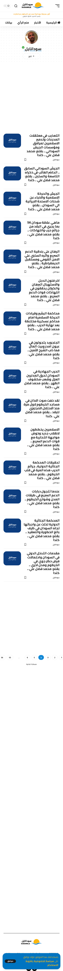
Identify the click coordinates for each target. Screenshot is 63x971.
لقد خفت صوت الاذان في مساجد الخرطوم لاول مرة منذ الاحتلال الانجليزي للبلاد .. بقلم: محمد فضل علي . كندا (41, 408)
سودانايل (56, 159)
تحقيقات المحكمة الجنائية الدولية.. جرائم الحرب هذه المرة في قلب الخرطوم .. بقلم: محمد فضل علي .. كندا (41, 470)
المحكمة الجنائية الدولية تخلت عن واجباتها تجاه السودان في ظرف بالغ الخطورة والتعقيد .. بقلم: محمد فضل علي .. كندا (41, 530)
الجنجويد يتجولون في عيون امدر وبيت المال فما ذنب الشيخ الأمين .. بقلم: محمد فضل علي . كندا (43, 350)
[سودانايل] (33, 6)
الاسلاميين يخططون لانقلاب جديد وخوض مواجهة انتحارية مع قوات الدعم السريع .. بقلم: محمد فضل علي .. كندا (43, 439)
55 (10, 657)
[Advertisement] (31, 96)
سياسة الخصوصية (44, 961)
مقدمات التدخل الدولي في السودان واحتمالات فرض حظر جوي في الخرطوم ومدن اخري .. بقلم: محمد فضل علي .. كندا (43, 563)
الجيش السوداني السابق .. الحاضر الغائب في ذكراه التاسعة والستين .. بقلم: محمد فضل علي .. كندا (41, 174)
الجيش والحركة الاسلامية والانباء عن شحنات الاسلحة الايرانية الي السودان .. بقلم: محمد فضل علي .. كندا (42, 201)
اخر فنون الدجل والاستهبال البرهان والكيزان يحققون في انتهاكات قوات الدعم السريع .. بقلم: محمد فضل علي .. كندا (44, 290)
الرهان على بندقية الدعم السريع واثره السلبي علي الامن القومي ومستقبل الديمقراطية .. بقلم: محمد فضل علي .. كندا (41, 259)
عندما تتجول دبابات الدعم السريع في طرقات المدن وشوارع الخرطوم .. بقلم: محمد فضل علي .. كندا (42, 499)
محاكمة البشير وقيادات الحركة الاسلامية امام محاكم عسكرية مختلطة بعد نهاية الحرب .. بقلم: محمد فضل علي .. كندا (42, 321)
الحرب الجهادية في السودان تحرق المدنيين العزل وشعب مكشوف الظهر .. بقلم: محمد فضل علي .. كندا (41, 379)
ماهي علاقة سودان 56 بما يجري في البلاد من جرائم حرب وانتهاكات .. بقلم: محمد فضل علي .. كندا (43, 230)
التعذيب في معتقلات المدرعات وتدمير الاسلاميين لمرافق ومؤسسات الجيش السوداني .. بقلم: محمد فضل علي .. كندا (43, 145)
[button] (10, 961)
